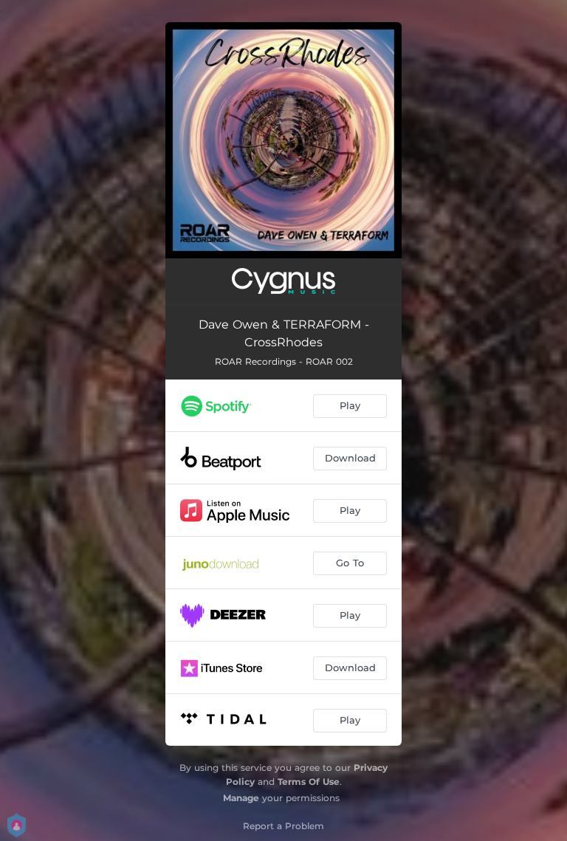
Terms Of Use (309, 781)
